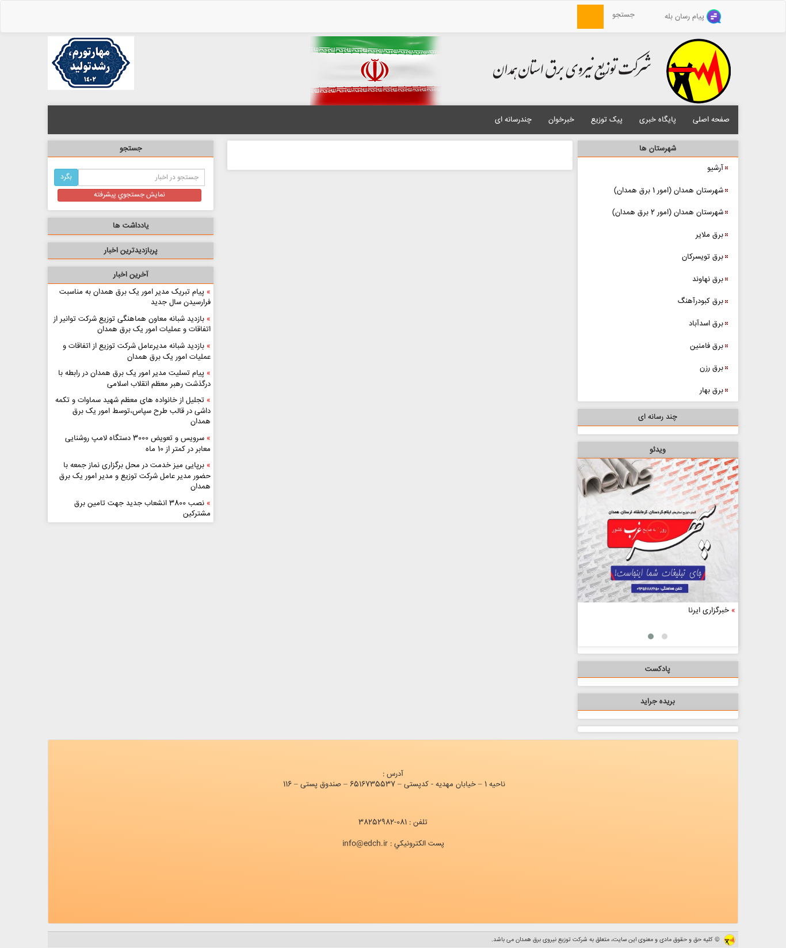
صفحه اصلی (711, 120)
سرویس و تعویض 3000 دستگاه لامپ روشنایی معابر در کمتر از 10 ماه (138, 444)
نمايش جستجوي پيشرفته (129, 194)
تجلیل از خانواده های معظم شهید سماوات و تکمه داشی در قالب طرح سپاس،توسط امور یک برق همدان (133, 411)
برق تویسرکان (702, 257)
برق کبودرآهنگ (700, 301)
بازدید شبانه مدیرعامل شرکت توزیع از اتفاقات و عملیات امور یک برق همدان (137, 351)
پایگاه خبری (657, 120)
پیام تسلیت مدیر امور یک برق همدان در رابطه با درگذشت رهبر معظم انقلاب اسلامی (134, 378)
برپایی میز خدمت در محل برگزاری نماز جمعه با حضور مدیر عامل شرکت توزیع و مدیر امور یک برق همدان (135, 476)
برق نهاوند (707, 279)
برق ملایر (709, 235)
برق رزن (711, 368)
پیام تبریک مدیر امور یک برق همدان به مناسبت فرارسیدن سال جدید (135, 297)
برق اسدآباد (706, 323)
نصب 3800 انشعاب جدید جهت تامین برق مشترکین (142, 509)
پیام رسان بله (686, 16)
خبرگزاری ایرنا (708, 610)
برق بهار (711, 390)
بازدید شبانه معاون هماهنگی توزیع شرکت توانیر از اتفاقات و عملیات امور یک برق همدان (132, 324)
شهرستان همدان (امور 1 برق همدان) (668, 190)
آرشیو (715, 168)
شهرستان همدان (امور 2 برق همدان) (667, 212)
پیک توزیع (607, 120)
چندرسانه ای (513, 120)
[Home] (571, 15)
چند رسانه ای (657, 417)
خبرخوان (561, 120)
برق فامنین (706, 346)
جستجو (627, 15)
